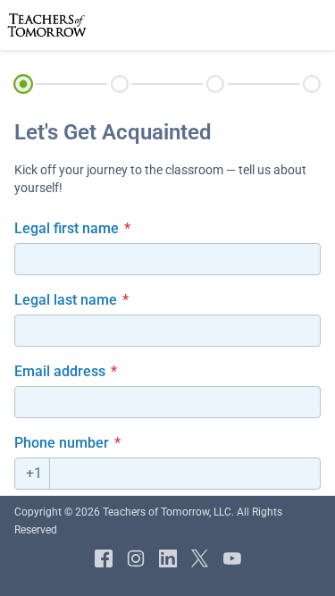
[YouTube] (232, 558)
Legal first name (72, 228)
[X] (200, 558)
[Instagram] (136, 558)
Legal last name (71, 299)
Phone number (67, 442)
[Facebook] (104, 558)
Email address (65, 371)
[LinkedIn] (168, 558)
